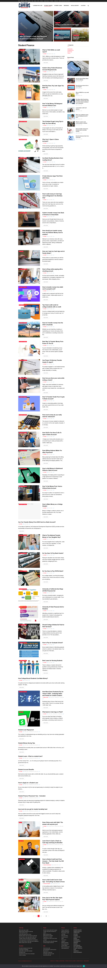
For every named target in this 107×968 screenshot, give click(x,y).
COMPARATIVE (70, 50)
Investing (58, 22)
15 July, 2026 (50, 644)
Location (83, 5)
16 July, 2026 (50, 592)
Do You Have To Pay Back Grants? (52, 553)
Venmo (26, 0)
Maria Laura (45, 697)
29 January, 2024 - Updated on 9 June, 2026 (55, 826)
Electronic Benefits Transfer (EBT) (64, 0)
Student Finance (48, 5)
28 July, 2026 (50, 308)
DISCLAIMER (86, 960)
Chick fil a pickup (22, 955)
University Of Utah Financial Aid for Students (53, 608)
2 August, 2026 (50, 71)
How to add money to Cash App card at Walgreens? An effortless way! (52, 196)
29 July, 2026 (50, 236)
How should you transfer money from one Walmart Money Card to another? (52, 232)
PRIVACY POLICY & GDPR (70, 960)
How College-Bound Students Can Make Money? (33, 678)
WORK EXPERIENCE (78, 952)
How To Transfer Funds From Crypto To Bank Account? (53, 398)
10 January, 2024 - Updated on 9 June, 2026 (55, 901)
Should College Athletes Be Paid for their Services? (53, 626)
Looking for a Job (37, 5)
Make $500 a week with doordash (25, 951)
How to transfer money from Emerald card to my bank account (82, 130)
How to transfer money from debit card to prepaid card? (52, 288)
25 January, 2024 (55, 883)
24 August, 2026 (79, 133)
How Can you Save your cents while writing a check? (53, 379)
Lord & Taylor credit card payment (81, 108)
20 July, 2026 (50, 472)
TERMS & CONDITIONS (59, 960)
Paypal (57, 35)
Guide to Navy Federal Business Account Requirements (52, 69)
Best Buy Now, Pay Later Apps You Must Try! (53, 87)
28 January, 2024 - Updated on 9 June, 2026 (55, 844)
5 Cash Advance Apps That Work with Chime (52, 177)
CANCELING (69, 49)
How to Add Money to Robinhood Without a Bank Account (52, 469)
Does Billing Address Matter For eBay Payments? (52, 451)
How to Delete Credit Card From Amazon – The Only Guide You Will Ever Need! (53, 861)
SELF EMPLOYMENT (78, 946)
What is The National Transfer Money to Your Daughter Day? (51, 536)
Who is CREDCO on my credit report (79, 37)
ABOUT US (52, 960)
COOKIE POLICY (79, 960)
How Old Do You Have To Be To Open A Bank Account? (51, 433)
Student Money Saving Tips (26, 743)
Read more (46, 62)
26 (46, 916)
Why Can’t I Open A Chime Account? (50, 140)
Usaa (32, 0)
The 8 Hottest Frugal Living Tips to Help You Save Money (52, 122)
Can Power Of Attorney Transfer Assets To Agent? (52, 361)
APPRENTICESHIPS (77, 930)
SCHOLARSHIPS (77, 945)
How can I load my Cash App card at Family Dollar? (53, 252)
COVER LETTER (77, 937)
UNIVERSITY (76, 951)
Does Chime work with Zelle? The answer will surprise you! (52, 823)
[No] (105, 966)
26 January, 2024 (55, 864)
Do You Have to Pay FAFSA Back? (52, 571)
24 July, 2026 (50, 418)
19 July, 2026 (50, 539)
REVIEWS (75, 944)
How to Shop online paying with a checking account (52, 270)
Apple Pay (22, 0)
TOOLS (68, 53)
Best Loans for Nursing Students (52, 660)
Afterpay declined (64, 942)
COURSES (76, 935)
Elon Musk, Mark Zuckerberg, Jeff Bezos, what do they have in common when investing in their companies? (82, 101)
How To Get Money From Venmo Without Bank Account (52, 487)
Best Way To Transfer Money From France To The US (52, 342)
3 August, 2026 (50, 53)
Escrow (29, 0)
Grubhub (41, 0)
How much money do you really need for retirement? (52, 416)
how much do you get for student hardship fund (32, 809)
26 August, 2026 (28, 41)
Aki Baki (22, 41)
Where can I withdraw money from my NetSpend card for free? (82, 116)
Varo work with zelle (47, 955)
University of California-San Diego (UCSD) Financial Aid (52, 590)
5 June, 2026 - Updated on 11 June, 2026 (56, 697)
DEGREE (75, 938)
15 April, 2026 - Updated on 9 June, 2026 (31, 797)
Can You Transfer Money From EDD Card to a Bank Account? (37, 522)
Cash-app (22, 34)
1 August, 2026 (50, 107)
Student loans (58, 5)
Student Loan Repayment (26, 730)
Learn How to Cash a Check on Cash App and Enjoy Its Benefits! (52, 842)
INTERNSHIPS (76, 939)
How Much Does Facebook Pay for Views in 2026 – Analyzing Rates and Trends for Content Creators (52, 693)
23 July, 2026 (50, 436)
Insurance (66, 5)
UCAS (75, 949)
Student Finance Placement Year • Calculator (32, 796)
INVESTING (69, 51)
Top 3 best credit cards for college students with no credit (51, 306)
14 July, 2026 (50, 662)
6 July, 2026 (26, 680)
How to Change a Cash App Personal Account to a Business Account (33, 37)
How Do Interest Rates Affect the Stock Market (67, 24)
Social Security (75, 5)
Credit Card (56, 0)
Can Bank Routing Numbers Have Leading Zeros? (52, 159)
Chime (38, 0)
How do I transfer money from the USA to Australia (52, 324)
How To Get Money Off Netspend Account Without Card (52, 104)
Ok (83, 966)
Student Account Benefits (26, 769)
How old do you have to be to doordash (27, 953)
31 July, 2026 (50, 199)
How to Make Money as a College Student (52, 505)
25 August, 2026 (59, 27)
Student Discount (47, 0)
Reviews (51, 0)
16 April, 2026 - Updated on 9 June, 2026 (31, 731)
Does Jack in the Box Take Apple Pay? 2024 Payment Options (52, 899)
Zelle (20, 822)
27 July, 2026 (50, 326)
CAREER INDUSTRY (78, 931)
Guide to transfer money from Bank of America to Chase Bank (53, 214)
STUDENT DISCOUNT (78, 948)
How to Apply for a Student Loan (28, 783)
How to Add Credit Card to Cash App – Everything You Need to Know (53, 881)
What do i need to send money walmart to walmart (81, 122)
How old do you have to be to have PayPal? (62, 37)
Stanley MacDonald (47, 864)
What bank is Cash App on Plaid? (52, 712)
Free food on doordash (23, 949)
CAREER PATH (76, 932)
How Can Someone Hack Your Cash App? (82, 136)
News (19, 0)
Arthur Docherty (46, 883)
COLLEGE (76, 934)
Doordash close (22, 952)
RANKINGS (76, 942)
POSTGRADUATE (77, 941)
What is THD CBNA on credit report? (51, 51)
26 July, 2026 (50, 381)
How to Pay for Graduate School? (52, 643)
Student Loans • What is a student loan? (30, 756)
